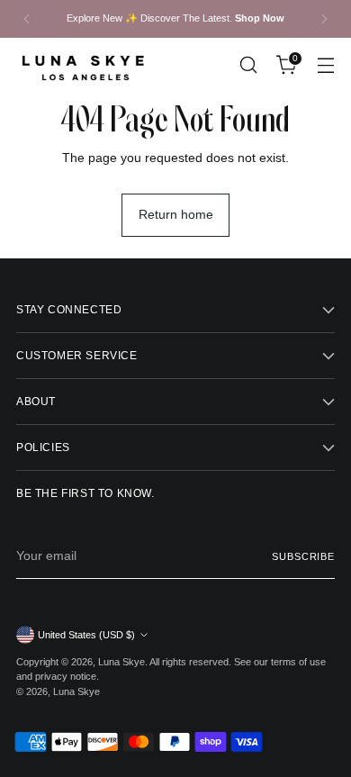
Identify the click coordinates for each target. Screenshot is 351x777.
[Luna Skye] (83, 65)
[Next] (324, 19)
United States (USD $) (86, 634)
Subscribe (303, 556)
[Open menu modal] (325, 65)
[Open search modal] (248, 65)
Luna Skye (121, 661)
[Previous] (27, 19)
